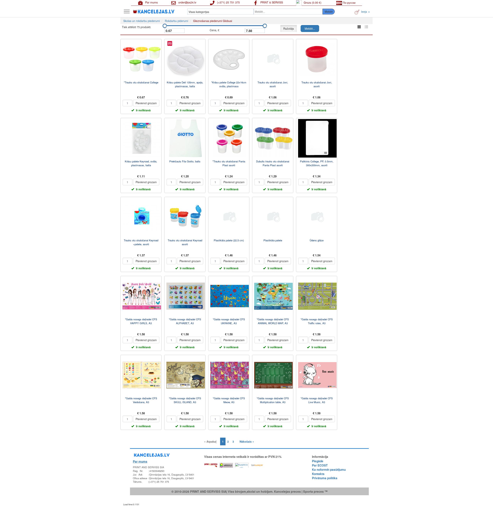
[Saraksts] (366, 26)
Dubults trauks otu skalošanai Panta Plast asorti (272, 163)
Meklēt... (310, 28)
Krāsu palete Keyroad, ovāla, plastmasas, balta (141, 163)
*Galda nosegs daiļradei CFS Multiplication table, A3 (273, 400)
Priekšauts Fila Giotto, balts (184, 161)
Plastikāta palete (272, 240)
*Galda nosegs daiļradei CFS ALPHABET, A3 (185, 321)
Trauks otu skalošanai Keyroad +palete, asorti (141, 242)
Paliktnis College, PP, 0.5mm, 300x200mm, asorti (316, 163)
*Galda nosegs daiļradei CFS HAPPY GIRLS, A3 (141, 321)
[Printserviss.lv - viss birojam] (211, 464)
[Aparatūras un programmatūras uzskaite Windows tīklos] (257, 464)
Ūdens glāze (317, 240)
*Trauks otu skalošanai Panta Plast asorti (228, 163)
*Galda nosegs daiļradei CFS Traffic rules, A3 (317, 321)
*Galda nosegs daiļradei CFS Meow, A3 (229, 400)
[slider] (165, 26)
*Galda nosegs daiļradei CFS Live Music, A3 (317, 400)
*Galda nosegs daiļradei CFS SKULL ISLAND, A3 (185, 400)
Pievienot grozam (146, 103)
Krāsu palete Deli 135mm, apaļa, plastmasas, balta (185, 84)
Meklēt (329, 11)
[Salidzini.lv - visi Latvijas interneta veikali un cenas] (226, 464)
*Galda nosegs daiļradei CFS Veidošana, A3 (141, 400)
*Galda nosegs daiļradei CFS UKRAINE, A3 (229, 321)
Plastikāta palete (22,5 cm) (229, 240)
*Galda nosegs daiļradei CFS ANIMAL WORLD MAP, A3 (273, 321)
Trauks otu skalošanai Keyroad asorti (185, 242)
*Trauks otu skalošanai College (141, 82)
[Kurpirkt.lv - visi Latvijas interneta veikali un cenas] (241, 464)
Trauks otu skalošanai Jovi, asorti (272, 84)
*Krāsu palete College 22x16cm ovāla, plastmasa (228, 84)
